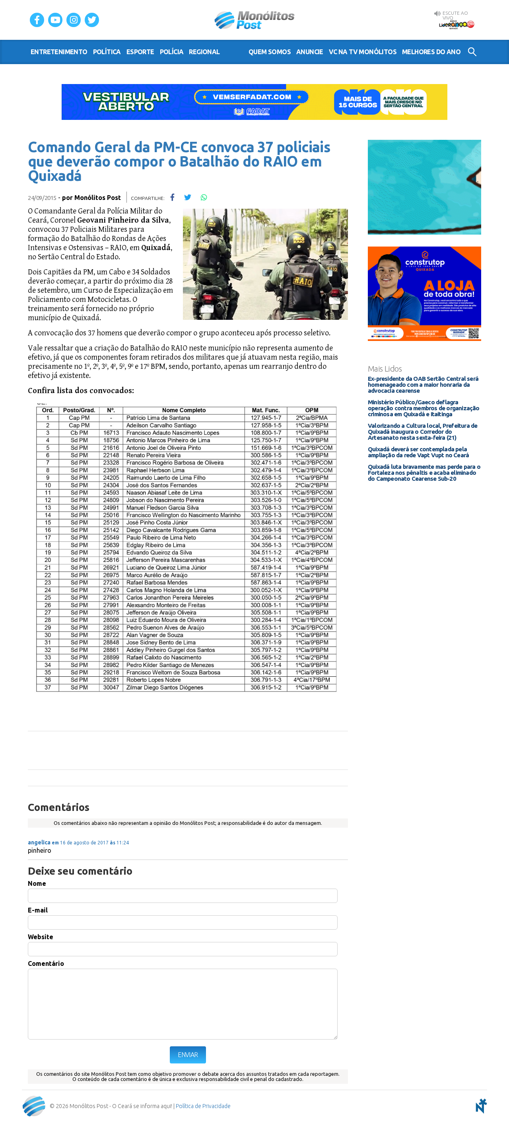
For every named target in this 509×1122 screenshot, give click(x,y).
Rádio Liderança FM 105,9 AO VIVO (456, 24)
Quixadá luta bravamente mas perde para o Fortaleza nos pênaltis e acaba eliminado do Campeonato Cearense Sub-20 (424, 472)
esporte (140, 51)
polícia (172, 51)
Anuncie (309, 51)
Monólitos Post (255, 20)
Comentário (46, 963)
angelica (39, 842)
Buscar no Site (472, 52)
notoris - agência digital (480, 1106)
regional (204, 51)
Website (40, 936)
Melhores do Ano (431, 51)
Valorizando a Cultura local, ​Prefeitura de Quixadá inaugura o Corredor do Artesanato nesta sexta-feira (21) (422, 431)
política (107, 51)
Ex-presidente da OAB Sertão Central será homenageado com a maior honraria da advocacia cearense (423, 384)
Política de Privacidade (203, 1106)
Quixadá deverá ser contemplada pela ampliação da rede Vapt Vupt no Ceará (418, 452)
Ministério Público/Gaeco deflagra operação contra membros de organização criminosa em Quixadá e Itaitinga (424, 408)
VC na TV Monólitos (362, 51)
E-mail (38, 910)
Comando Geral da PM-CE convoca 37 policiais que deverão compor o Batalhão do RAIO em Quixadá (179, 161)
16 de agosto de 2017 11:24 (90, 842)
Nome (37, 883)
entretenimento (59, 51)
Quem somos (270, 51)
